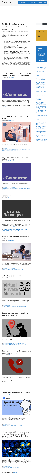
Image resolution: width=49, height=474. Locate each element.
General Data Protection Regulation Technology (12, 467)
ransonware (28, 188)
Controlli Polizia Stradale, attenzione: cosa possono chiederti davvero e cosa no (41, 107)
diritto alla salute (18, 344)
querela (8, 269)
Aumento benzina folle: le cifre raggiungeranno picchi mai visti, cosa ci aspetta (41, 139)
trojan (15, 306)
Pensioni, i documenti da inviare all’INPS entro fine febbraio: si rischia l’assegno (41, 69)
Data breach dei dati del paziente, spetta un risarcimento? (15, 314)
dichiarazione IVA (25, 149)
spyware (3, 189)
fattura (7, 150)
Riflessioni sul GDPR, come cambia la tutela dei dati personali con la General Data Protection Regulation (16, 434)
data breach (5, 344)
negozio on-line (10, 150)
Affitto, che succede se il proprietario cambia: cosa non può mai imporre (41, 93)
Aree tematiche (22, 2)
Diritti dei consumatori (6, 229)
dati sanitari (9, 344)
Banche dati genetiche (11, 196)
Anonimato (5, 306)
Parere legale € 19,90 (42, 2)
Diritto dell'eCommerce (6, 148)
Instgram (8, 425)
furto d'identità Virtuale (22, 188)
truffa (11, 269)
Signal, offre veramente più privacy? (16, 392)
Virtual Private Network (20, 306)
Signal (17, 425)
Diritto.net (7, 2)
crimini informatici (6, 188)
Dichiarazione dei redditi (18, 149)
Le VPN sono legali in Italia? (12, 276)
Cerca (45, 24)
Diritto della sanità (21, 343)
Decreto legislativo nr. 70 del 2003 (8, 149)
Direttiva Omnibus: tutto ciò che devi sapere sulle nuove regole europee (16, 75)
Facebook (4, 425)
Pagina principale (31, 2)
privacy (13, 306)
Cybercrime (11, 188)
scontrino (15, 150)
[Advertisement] (24, 13)
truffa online (14, 269)
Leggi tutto (5, 106)
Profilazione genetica (15, 230)
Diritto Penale (13, 187)
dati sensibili (13, 344)
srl (17, 150)
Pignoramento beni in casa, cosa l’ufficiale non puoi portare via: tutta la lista (41, 78)
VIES (19, 150)
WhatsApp (20, 425)
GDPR (22, 344)
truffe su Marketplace (19, 269)
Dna (11, 230)
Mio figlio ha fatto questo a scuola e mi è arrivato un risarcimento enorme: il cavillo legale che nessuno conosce (41, 134)
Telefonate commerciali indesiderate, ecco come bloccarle (16, 352)
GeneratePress (15, 472)
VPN (25, 306)
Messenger (11, 425)
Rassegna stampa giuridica (22, 229)
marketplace (5, 269)
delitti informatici (15, 188)
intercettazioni (9, 306)
